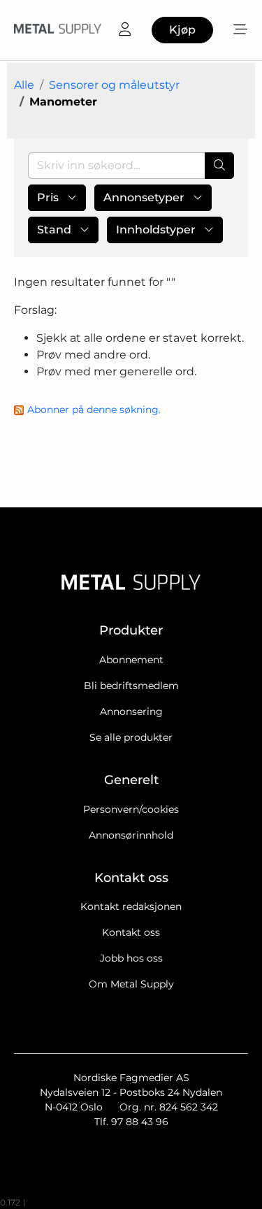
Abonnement (131, 659)
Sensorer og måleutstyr (114, 85)
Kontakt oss (131, 932)
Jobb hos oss (131, 958)
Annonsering (131, 711)
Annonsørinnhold (131, 835)
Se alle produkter (131, 737)
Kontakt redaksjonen (131, 906)
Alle (24, 85)
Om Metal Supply (131, 984)
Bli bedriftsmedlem (131, 685)
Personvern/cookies (131, 809)
